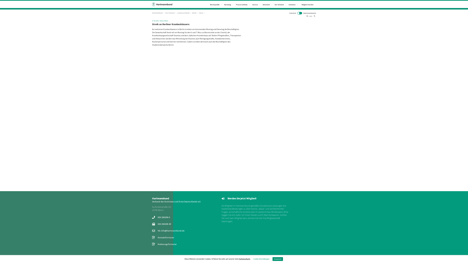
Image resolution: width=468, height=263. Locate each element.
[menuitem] (216, 4)
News (201, 13)
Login (310, 16)
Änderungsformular (167, 244)
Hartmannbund (157, 13)
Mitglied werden (307, 5)
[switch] (302, 13)
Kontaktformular (166, 237)
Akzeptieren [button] (278, 259)
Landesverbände (183, 13)
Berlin (194, 13)
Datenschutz (244, 259)
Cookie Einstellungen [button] (261, 259)
